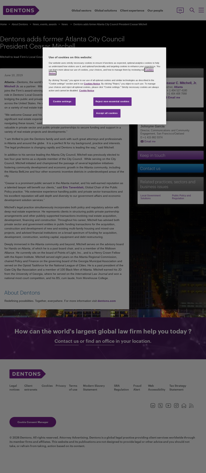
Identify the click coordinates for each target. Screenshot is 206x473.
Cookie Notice (86, 90)
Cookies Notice (92, 83)
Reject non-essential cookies (112, 101)
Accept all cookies (106, 113)
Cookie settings (62, 101)
